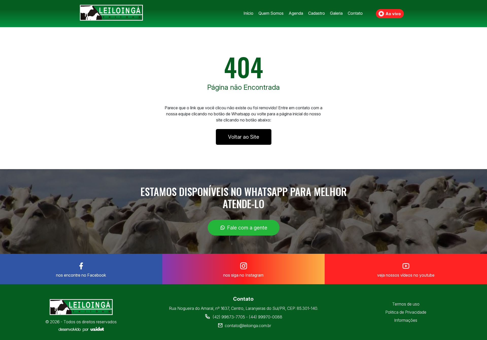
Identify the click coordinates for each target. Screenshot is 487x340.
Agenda (296, 13)
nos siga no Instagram (243, 275)
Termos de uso (406, 304)
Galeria (336, 13)
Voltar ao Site (243, 137)
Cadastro (316, 13)
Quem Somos (271, 13)
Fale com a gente (247, 228)
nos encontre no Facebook (81, 275)
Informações (405, 320)
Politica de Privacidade (405, 312)
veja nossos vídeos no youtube (405, 275)
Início (248, 13)
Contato (355, 13)
